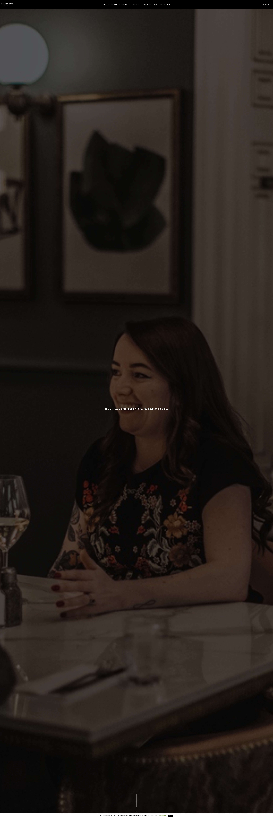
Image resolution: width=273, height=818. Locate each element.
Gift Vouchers (166, 4)
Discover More (136, 814)
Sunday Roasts (125, 4)
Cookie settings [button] (162, 815)
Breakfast (136, 4)
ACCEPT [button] (170, 815)
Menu (104, 4)
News (156, 4)
